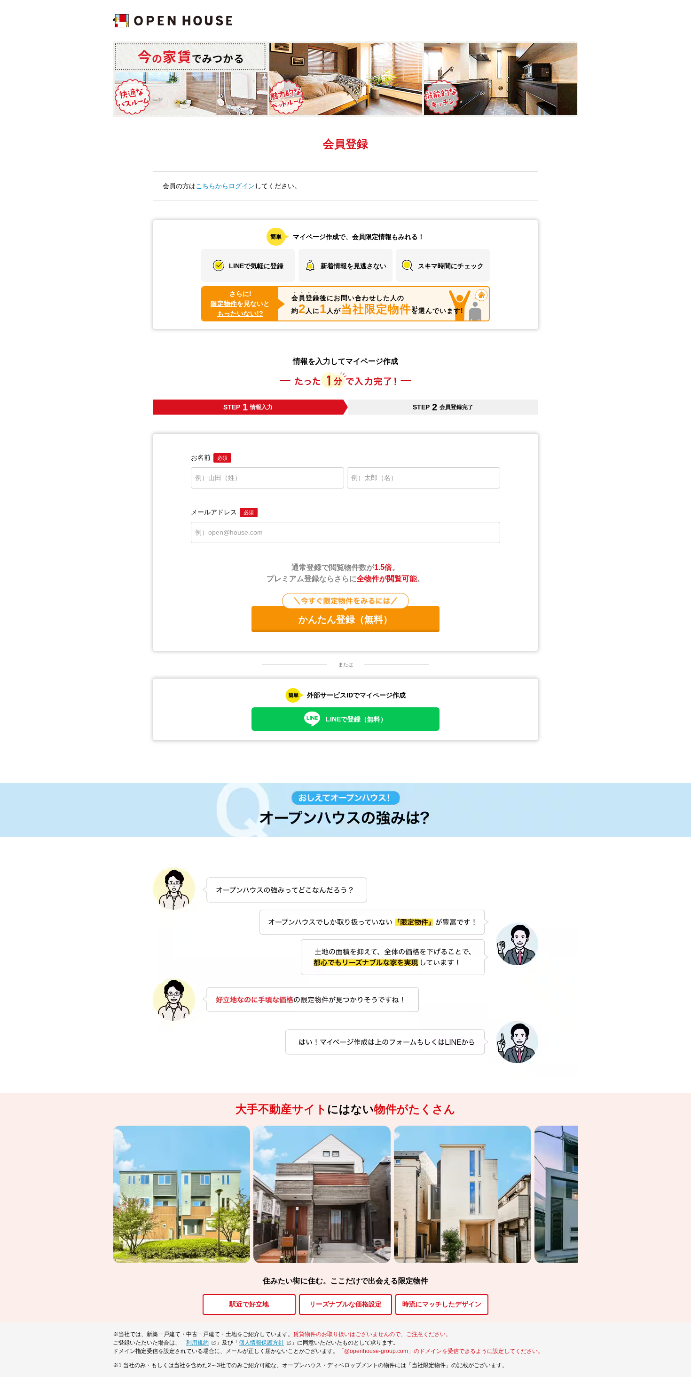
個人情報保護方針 (261, 1342)
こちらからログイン (225, 186)
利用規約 (197, 1342)
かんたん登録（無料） (345, 619)
